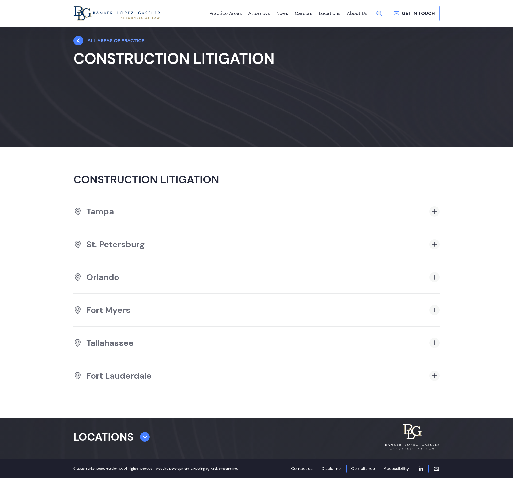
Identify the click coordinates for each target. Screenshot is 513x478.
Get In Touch (418, 13)
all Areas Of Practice (115, 40)
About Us (357, 13)
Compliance (363, 468)
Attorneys (259, 13)
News (282, 13)
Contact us (302, 468)
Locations (329, 13)
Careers (303, 13)
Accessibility (396, 468)
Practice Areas (225, 13)
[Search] (379, 13)
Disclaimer (331, 468)
